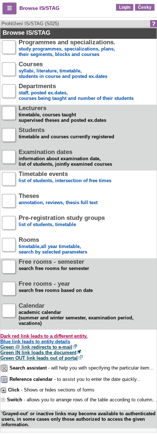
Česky (145, 7)
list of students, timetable (62, 221)
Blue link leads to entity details (35, 341)
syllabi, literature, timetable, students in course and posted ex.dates (63, 70)
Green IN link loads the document (38, 352)
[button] (9, 8)
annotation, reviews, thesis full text (58, 199)
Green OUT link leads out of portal (39, 358)
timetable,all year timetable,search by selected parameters (53, 246)
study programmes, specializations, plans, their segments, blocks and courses (67, 48)
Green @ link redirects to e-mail (36, 347)
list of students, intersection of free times (65, 177)
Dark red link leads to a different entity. (44, 336)
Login (124, 7)
